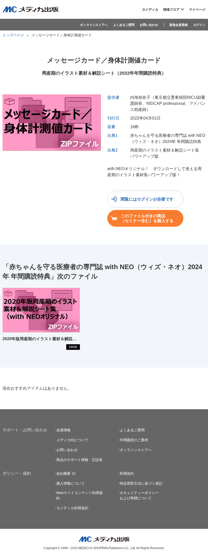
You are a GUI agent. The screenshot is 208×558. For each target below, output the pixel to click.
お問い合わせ (149, 25)
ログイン (199, 25)
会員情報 (63, 430)
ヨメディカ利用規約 (72, 508)
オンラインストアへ (94, 25)
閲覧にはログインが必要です (147, 199)
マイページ (197, 9)
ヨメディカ (150, 9)
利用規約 (127, 473)
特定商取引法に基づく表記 (141, 483)
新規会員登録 (178, 25)
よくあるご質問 (123, 25)
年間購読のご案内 (134, 440)
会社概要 (63, 473)
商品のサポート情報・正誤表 (79, 460)
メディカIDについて (72, 440)
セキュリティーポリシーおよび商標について (139, 495)
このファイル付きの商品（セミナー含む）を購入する (147, 218)
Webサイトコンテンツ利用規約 (79, 495)
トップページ (13, 35)
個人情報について (70, 483)
